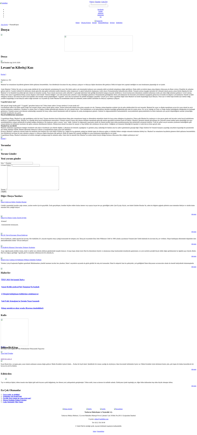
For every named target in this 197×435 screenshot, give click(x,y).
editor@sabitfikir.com (101, 419)
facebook (101, 9)
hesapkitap (100, 431)
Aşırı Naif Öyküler (7, 353)
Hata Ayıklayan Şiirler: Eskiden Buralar (13, 202)
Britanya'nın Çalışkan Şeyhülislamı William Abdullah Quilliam (21, 260)
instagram (100, 15)
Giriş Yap (104, 2)
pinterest (100, 13)
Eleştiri (94, 23)
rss (100, 17)
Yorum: (4, 189)
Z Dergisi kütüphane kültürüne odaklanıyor (20, 294)
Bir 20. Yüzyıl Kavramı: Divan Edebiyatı (14, 235)
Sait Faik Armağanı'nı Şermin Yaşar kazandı (20, 301)
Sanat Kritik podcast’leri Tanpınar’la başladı (20, 287)
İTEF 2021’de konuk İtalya (13, 280)
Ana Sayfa (4, 25)
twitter (100, 11)
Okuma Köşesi (86, 23)
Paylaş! (3, 74)
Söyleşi (112, 23)
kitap (94, 431)
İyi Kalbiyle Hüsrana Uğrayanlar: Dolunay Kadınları (18, 247)
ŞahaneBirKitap (103, 23)
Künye (92, 2)
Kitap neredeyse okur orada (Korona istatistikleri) (22, 308)
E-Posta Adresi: (6, 165)
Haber (78, 23)
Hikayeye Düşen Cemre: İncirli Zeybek (13, 218)
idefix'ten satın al (6, 359)
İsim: (3, 163)
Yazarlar (97, 2)
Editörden (119, 23)
